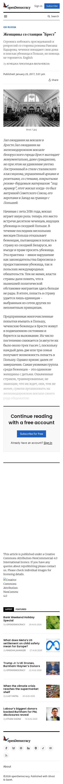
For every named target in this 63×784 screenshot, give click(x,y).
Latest (8, 609)
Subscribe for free (31, 433)
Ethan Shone (13, 718)
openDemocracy (15, 624)
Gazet (9, 779)
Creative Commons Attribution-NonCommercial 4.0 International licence (30, 558)
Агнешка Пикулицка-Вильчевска (28, 63)
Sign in (48, 442)
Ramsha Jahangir (16, 650)
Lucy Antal (12, 696)
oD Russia (9, 27)
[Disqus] (31, 506)
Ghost (51, 776)
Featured (21, 609)
